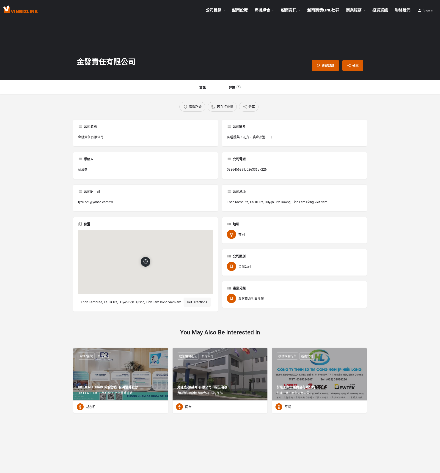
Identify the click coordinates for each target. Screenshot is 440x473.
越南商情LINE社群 (323, 10)
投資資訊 (380, 10)
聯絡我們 (402, 10)
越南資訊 (289, 10)
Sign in (428, 10)
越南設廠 (240, 10)
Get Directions (197, 302)
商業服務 (354, 10)
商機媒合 (262, 10)
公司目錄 (213, 10)
